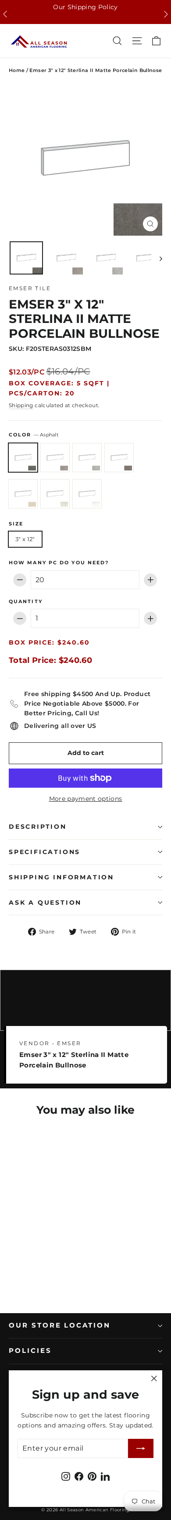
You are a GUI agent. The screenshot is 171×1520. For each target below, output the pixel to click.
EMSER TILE (30, 288)
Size (16, 524)
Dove (55, 457)
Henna (119, 457)
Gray (87, 457)
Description (38, 826)
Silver (55, 494)
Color (33, 435)
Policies (30, 1351)
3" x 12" (25, 538)
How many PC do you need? (59, 563)
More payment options (85, 799)
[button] (5, 14)
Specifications (44, 852)
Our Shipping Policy (85, 7)
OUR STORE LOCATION (59, 1325)
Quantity (26, 601)
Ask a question (45, 902)
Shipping (21, 405)
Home (17, 70)
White (87, 494)
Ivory (23, 494)
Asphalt (23, 457)
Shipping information (61, 877)
